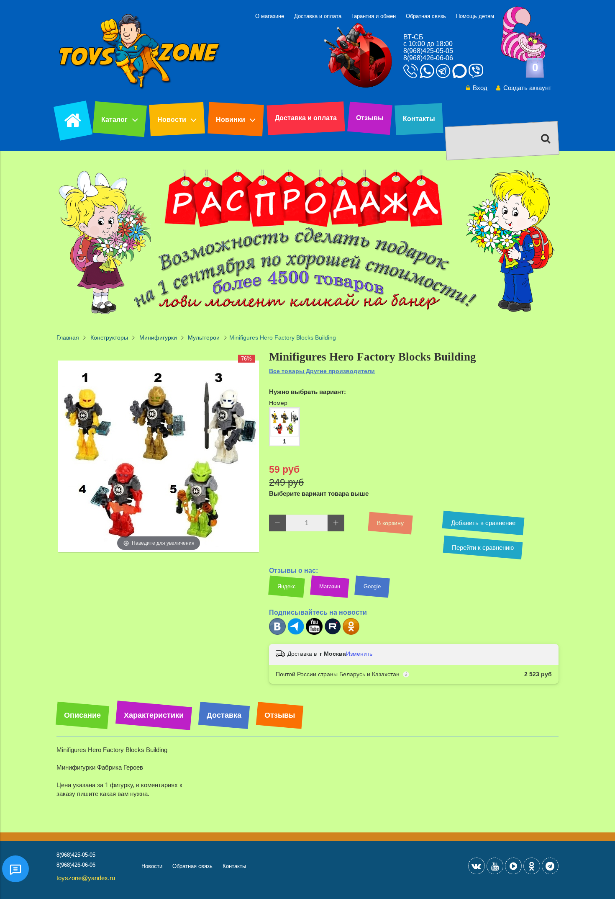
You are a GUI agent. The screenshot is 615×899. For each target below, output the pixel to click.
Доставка (224, 715)
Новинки (230, 119)
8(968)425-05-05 (428, 50)
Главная (67, 338)
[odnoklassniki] (531, 866)
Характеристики (154, 715)
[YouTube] (495, 866)
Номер (278, 402)
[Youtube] (314, 633)
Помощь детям (475, 16)
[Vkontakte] (476, 866)
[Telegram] (295, 633)
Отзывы (370, 117)
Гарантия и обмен (373, 16)
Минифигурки (158, 338)
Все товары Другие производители (322, 371)
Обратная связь (426, 16)
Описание (82, 715)
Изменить (359, 653)
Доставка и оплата (317, 16)
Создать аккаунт (527, 87)
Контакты (419, 118)
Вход (480, 87)
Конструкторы (109, 338)
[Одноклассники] (351, 633)
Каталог (114, 119)
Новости (171, 119)
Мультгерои (204, 338)
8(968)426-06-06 (428, 58)
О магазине (269, 16)
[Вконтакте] (277, 633)
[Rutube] (332, 633)
